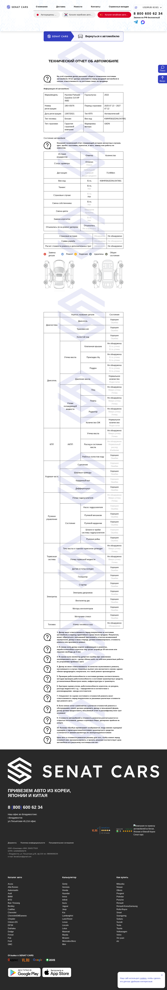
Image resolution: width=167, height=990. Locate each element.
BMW (10, 897)
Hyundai (66, 893)
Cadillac (11, 909)
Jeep (64, 909)
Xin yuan (120, 938)
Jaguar (65, 906)
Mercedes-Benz (69, 941)
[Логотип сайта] (19, 7)
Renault (120, 903)
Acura (10, 884)
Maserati (66, 932)
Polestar (120, 897)
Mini (64, 944)
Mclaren (65, 938)
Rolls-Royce (122, 909)
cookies (143, 978)
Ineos (64, 897)
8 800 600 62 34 (25, 807)
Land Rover (67, 919)
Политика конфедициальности (33, 843)
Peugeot (120, 893)
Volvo (119, 935)
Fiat (9, 938)
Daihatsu (12, 928)
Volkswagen (122, 932)
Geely (64, 884)
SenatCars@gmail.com (22, 857)
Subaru (120, 919)
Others (119, 890)
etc (118, 941)
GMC (10, 944)
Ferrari (11, 935)
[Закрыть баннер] (162, 975)
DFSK (10, 925)
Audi (10, 893)
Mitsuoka (120, 884)
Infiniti (64, 900)
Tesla (119, 925)
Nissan (120, 887)
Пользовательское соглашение (61, 843)
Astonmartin (13, 890)
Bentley (11, 906)
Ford (10, 941)
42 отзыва (105, 833)
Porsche (120, 900)
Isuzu (64, 903)
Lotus (64, 928)
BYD (10, 900)
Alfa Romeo (13, 887)
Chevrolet (12, 912)
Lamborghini (67, 916)
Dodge (11, 932)
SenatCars (105, 827)
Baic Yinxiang (14, 903)
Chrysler (11, 919)
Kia (63, 912)
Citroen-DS (13, 922)
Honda (65, 890)
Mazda (65, 935)
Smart (119, 912)
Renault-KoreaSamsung (127, 906)
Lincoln (65, 925)
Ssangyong (121, 916)
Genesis (65, 887)
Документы (12, 843)
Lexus (64, 922)
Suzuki (119, 922)
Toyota (119, 928)
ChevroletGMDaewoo (17, 916)
